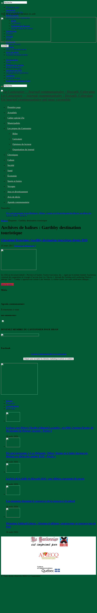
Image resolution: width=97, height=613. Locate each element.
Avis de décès (12, 52)
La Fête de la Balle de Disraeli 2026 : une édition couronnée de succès (45, 478)
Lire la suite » (7, 284)
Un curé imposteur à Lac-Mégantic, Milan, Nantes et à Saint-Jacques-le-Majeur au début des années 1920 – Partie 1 (47, 455)
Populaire (10, 403)
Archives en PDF (14, 70)
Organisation (12, 59)
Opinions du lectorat (22, 144)
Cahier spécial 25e (15, 118)
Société (10, 165)
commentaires (12, 406)
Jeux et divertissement (16, 49)
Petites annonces (13, 67)
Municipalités (13, 123)
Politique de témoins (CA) (18, 80)
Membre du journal (15, 65)
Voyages (11, 186)
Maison (4, 220)
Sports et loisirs (14, 181)
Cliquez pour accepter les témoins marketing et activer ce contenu (48, 359)
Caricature (17, 139)
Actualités (10, 10)
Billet (15, 133)
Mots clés (10, 408)
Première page (12, 7)
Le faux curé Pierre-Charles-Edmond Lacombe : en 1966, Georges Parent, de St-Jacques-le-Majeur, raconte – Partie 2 (49, 429)
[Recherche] (2, 86)
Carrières (10, 75)
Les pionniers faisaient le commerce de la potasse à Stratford (40, 501)
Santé (10, 170)
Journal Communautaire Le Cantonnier (48, 353)
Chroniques (12, 154)
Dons (8, 62)
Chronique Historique (24, 245)
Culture (10, 160)
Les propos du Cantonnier (19, 128)
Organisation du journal (23, 149)
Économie (12, 176)
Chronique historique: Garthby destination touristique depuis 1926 (44, 240)
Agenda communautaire (17, 54)
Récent (9, 400)
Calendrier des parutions (17, 73)
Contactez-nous (13, 78)
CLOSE (5, 46)
